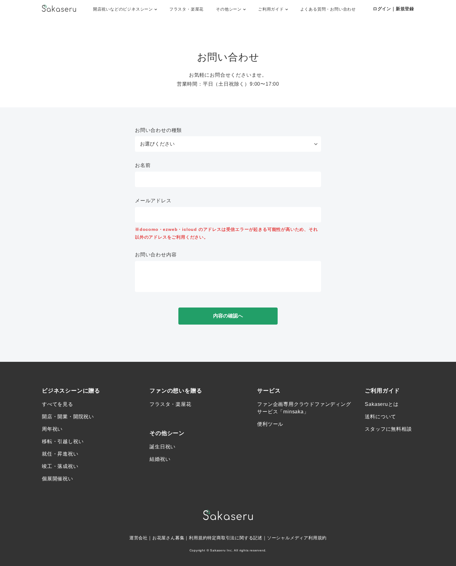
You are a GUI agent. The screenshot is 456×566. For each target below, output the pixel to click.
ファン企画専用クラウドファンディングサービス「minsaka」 (304, 408)
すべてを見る (57, 404)
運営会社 (138, 537)
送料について (380, 416)
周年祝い (52, 429)
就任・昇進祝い (60, 453)
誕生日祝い (163, 446)
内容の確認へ (228, 315)
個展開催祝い (57, 478)
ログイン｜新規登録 (393, 8)
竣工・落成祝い (60, 466)
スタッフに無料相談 (388, 429)
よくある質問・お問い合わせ (328, 9)
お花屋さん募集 (168, 537)
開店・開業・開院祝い (68, 416)
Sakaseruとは (381, 404)
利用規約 (198, 537)
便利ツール (270, 424)
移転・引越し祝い (62, 441)
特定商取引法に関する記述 (234, 537)
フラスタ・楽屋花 (186, 9)
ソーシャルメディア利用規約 (297, 537)
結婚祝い (160, 459)
